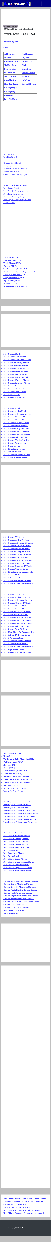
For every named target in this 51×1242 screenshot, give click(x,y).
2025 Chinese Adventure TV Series (18, 600)
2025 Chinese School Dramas (15, 644)
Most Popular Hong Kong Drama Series (19, 197)
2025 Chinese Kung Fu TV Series (17, 617)
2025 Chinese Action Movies (15, 411)
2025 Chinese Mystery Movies (16, 431)
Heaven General (28, 73)
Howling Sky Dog (29, 84)
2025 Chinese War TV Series (15, 629)
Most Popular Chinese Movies (15, 191)
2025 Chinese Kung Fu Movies (16, 428)
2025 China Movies (11, 446)
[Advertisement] (25, 15)
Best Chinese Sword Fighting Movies (18, 862)
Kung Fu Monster (11, 278)
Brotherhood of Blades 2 (13, 286)
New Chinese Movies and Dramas (17, 1199)
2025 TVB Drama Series (13, 638)
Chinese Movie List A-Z (33, 1213)
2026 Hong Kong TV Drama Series (18, 572)
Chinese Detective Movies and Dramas (19, 887)
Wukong (7, 266)
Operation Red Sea (11, 788)
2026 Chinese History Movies (15, 371)
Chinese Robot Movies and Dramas (18, 899)
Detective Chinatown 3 (13, 777)
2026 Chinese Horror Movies (15, 374)
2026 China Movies (11, 395)
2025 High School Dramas (14, 649)
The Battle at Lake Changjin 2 (16, 779)
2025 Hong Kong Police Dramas (17, 652)
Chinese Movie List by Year (15, 1204)
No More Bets (9, 785)
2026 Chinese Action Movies (15, 357)
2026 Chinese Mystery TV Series (17, 563)
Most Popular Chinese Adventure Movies (20, 813)
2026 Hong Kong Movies (14, 397)
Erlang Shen (27, 76)
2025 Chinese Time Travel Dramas (18, 646)
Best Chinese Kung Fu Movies (16, 847)
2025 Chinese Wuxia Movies (15, 458)
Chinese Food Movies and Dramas (18, 893)
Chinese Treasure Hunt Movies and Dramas (22, 902)
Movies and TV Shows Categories (28, 1201)
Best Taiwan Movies (11, 856)
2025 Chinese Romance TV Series (17, 623)
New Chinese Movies (31, 1210)
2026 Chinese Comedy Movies (16, 363)
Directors (9, 1201)
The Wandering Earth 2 (13, 782)
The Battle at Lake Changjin (15, 759)
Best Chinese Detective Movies (16, 865)
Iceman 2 (7, 283)
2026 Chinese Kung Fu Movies (16, 377)
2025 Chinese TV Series (13, 594)
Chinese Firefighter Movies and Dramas (20, 890)
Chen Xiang (27, 69)
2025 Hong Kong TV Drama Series (18, 632)
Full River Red (9, 774)
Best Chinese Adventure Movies (16, 836)
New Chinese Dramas (12, 1213)
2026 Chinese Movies (12, 354)
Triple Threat (9, 263)
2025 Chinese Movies (12, 408)
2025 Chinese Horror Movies (15, 426)
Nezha (6, 768)
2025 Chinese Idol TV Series (15, 615)
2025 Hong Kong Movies (14, 449)
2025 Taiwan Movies (12, 452)
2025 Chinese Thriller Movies (16, 440)
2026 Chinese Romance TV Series (17, 566)
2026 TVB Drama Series (13, 578)
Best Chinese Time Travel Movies (17, 870)
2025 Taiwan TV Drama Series (16, 635)
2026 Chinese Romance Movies (16, 383)
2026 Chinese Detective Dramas (17, 581)
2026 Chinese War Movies (14, 392)
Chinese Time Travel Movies (15, 904)
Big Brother (8, 280)
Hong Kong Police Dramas (14, 910)
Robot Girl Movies (11, 913)
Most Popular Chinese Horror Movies (19, 819)
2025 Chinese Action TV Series (16, 597)
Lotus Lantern (9, 203)
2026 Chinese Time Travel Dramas (18, 584)
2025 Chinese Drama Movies (15, 420)
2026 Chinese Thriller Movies (16, 389)
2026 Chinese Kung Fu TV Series (17, 560)
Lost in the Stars (10, 791)
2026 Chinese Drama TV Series (16, 549)
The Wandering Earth (12, 269)
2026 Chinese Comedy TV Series (17, 546)
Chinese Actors (40, 1199)
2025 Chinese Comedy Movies (16, 417)
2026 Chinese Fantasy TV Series (17, 554)
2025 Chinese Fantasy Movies (16, 423)
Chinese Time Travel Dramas (16, 907)
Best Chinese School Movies (15, 859)
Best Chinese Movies (11, 188)
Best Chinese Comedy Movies (16, 839)
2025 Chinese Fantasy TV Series (17, 612)
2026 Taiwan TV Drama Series (16, 575)
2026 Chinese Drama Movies (15, 365)
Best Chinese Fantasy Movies (15, 841)
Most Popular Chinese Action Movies (19, 810)
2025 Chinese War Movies (14, 443)
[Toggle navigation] (45, 3)
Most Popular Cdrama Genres (16, 808)
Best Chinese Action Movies (15, 833)
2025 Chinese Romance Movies (16, 434)
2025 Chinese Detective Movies (16, 455)
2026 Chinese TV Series (13, 537)
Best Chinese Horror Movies (15, 844)
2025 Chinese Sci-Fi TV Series (16, 626)
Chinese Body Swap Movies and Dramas (20, 881)
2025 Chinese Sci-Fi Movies (15, 437)
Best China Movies (11, 850)
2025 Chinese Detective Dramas (17, 641)
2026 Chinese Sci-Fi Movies (15, 386)
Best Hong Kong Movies (13, 194)
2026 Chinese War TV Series (15, 569)
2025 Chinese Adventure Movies (17, 414)
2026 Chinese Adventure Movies (17, 360)
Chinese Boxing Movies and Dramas (18, 884)
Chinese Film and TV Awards (15, 1207)
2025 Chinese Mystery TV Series (17, 620)
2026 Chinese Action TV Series (16, 540)
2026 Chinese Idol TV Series (15, 557)
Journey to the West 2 (12, 275)
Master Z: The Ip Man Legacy (16, 272)
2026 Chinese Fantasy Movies (16, 368)
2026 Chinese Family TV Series (16, 551)
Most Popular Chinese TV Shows (17, 805)
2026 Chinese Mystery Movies (16, 380)
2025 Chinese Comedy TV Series (17, 603)
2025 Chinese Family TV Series (16, 609)
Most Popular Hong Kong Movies (17, 200)
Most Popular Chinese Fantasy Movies (19, 816)
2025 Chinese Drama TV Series (16, 606)
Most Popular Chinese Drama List (18, 802)
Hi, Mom (7, 765)
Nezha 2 (6, 756)
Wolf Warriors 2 (10, 260)
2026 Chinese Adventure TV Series (18, 543)
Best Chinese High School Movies (17, 868)
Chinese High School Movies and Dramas (21, 896)
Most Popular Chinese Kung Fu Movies (20, 822)
